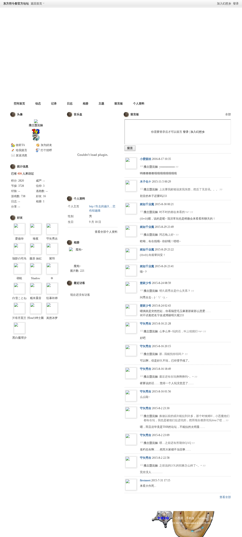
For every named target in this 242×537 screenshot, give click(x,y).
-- (44, 180)
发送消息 (21, 155)
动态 (38, 103)
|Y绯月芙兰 (19, 318)
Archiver (202, 518)
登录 (236, 3)
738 (23, 196)
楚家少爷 (145, 283)
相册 (85, 103)
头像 (20, 114)
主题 (101, 103)
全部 (228, 114)
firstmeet (145, 480)
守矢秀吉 (52, 238)
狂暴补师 (52, 298)
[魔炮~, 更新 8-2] (77, 255)
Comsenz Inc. (29, 523)
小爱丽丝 (145, 159)
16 (44, 196)
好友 (20, 217)
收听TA (20, 145)
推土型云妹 (36, 125)
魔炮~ (77, 266)
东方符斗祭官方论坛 (16, 3)
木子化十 (145, 181)
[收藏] (52, 21)
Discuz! (25, 518)
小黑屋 (179, 518)
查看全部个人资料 (106, 231)
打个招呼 (46, 150)
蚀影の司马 (19, 258)
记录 (54, 103)
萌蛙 (19, 278)
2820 (21, 180)
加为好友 (46, 145)
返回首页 (36, 3)
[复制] (60, 21)
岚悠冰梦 (52, 318)
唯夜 (36, 238)
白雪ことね (19, 298)
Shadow (35, 278)
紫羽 (52, 258)
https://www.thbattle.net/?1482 (29, 21)
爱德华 (19, 238)
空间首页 (19, 103)
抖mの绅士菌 (35, 318)
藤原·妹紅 (36, 258)
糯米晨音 (35, 298)
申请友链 (163, 518)
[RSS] (68, 21)
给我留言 (21, 150)
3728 (21, 185)
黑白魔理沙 (19, 337)
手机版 (190, 518)
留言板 (118, 103)
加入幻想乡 (224, 3)
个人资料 (138, 103)
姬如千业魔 (147, 204)
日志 (70, 103)
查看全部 (225, 497)
